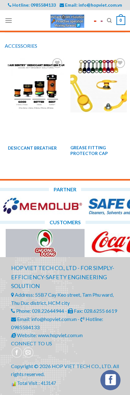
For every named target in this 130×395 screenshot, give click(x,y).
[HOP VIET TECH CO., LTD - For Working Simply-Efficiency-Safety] (67, 21)
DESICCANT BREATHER (32, 148)
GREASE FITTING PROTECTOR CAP (89, 150)
